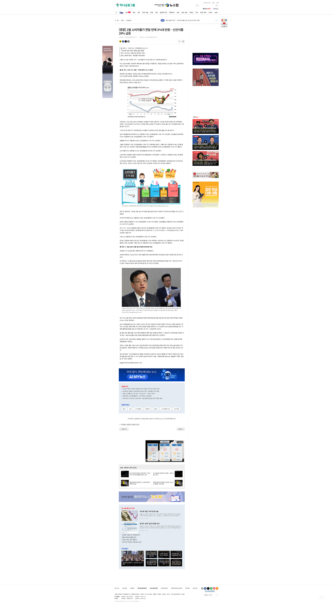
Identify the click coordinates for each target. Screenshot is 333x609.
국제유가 (147, 409)
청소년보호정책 (154, 588)
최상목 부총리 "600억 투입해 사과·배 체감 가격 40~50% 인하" (141, 389)
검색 (217, 5)
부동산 (191, 12)
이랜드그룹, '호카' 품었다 (129, 540)
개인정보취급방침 (142, 588)
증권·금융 (184, 12)
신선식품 (176, 409)
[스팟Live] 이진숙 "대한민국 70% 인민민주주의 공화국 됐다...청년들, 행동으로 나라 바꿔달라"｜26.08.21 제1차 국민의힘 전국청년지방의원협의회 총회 (205, 162)
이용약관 (187, 588)
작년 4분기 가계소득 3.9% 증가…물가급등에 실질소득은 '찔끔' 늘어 (142, 398)
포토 (134, 12)
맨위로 (180, 429)
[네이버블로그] (211, 588)
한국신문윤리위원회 (210, 591)
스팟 (195, 117)
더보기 (216, 20)
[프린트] (183, 41)
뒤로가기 (124, 429)
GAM (215, 12)
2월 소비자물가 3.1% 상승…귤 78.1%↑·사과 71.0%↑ (139, 393)
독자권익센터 (164, 588)
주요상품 (124, 588)
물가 (124, 409)
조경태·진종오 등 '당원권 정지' (131, 535)
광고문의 (195, 588)
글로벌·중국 (163, 12)
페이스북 (123, 41)
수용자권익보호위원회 (176, 588)
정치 (138, 12)
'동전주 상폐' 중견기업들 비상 (149, 524)
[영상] (206, 126)
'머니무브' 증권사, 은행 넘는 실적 (131, 542)
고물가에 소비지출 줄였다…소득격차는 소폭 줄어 (137, 396)
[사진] (129, 515)
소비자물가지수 (165, 409)
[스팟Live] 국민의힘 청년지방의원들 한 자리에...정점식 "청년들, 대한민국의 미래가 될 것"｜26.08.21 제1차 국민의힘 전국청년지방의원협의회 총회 (206, 130)
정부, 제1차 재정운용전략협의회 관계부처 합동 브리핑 (151, 562)
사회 (156, 12)
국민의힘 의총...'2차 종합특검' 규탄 (176, 554)
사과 (130, 409)
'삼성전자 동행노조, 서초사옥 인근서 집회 (132, 563)
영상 (126, 12)
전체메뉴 (116, 12)
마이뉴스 (216, 9)
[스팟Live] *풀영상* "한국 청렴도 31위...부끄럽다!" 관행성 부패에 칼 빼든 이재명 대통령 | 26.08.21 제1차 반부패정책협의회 (205, 146)
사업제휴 (132, 588)
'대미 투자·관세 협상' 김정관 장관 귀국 (164, 562)
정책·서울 (145, 12)
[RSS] (217, 588)
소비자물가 (138, 409)
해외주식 (207, 9)
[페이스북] (205, 588)
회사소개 (116, 588)
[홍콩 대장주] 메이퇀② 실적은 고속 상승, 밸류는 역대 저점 (163, 483)
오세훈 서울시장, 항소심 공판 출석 (164, 554)
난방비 (156, 409)
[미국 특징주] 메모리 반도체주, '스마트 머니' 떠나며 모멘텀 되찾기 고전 (140, 474)
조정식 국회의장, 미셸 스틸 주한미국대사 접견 (151, 554)
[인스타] (214, 588)
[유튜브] (202, 588)
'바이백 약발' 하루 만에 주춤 (148, 511)
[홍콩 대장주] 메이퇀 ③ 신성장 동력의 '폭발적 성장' (140, 483)
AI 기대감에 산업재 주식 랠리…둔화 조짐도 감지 (163, 474)
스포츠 (210, 12)
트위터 (126, 41)
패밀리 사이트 (208, 595)
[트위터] (208, 588)
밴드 (128, 41)
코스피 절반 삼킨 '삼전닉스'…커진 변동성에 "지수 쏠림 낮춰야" (182, 21)
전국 (197, 12)
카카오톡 (120, 41)
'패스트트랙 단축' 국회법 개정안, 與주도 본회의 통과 (176, 562)
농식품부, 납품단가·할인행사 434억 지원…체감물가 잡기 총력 (141, 391)
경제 (151, 12)
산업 (178, 12)
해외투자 (171, 12)
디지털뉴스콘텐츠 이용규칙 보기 (130, 424)
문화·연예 (203, 12)
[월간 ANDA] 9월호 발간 (129, 537)
